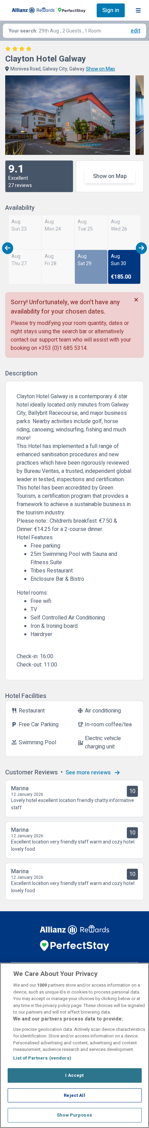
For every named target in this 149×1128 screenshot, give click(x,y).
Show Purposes (74, 1115)
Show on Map (110, 176)
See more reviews (88, 772)
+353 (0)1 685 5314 (62, 348)
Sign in (110, 10)
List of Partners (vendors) (42, 1058)
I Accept (74, 1075)
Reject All (74, 1095)
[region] (74, 1045)
